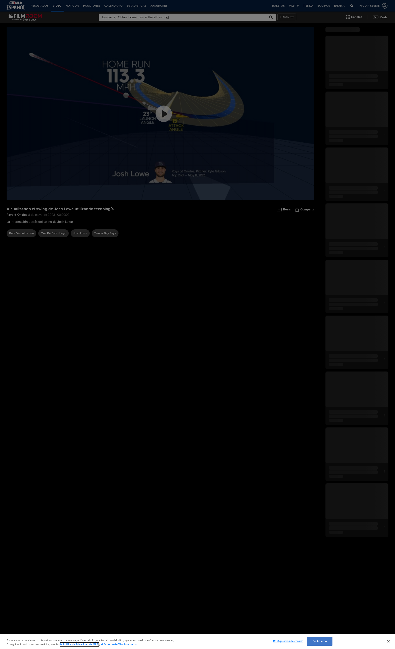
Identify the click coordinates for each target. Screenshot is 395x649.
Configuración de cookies (288, 641)
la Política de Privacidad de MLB (79, 644)
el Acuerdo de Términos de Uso (119, 644)
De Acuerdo (320, 641)
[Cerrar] (388, 641)
